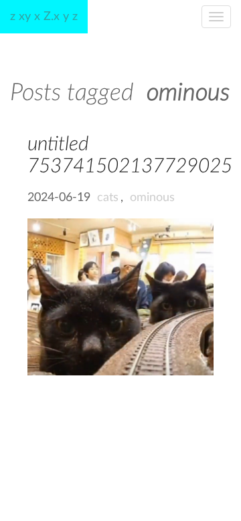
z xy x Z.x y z (44, 17)
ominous (152, 198)
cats (107, 198)
